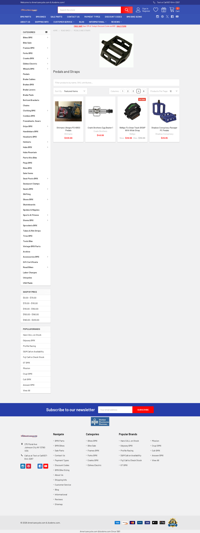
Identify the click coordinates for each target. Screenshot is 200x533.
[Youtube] (177, 16)
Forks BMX (28, 53)
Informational (96, 22)
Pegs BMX (27, 163)
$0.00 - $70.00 (29, 297)
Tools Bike (28, 241)
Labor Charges (30, 272)
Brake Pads (28, 95)
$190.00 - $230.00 (31, 320)
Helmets (27, 142)
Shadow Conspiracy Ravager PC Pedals (164, 129)
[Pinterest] (162, 16)
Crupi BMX (27, 373)
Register (146, 11)
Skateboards (29, 204)
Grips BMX (27, 126)
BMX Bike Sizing (134, 16)
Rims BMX (27, 168)
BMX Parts (25, 16)
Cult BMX (27, 379)
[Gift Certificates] (165, 9)
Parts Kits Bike (30, 157)
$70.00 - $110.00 (30, 303)
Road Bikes (28, 267)
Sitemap (59, 504)
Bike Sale (27, 43)
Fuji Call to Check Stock (33, 357)
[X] (167, 16)
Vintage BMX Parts (32, 246)
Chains (26, 105)
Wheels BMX (28, 69)
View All (26, 390)
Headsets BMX (30, 136)
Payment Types (92, 16)
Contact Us (73, 16)
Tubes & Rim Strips (32, 230)
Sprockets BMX (30, 225)
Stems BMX (28, 220)
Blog (81, 22)
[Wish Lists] (157, 9)
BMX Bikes (41, 16)
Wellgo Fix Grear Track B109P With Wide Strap (132, 129)
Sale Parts (56, 16)
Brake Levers (29, 89)
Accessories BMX (31, 257)
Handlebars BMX (30, 131)
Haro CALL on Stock (32, 334)
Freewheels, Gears (32, 121)
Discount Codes (113, 16)
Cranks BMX (28, 58)
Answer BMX (28, 385)
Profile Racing (29, 346)
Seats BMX (28, 189)
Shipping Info (42, 22)
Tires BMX (27, 236)
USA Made (28, 283)
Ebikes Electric (30, 63)
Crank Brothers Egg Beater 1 (100, 127)
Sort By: (58, 91)
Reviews (115, 22)
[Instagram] (157, 16)
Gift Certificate (30, 262)
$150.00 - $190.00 (31, 314)
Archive (26, 251)
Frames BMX (28, 48)
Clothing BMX (29, 110)
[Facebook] (172, 16)
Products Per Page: (159, 91)
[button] (100, 421)
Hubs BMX (27, 147)
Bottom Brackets (31, 100)
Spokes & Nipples (31, 210)
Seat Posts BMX (30, 178)
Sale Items (28, 173)
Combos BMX (29, 116)
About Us (25, 22)
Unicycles (27, 277)
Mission (26, 368)
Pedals (26, 74)
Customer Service (62, 22)
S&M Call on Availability (33, 351)
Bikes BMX (27, 37)
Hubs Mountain (30, 152)
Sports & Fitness (31, 215)
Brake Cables (29, 79)
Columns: (115, 91)
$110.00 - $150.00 (30, 308)
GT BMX (26, 362)
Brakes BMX (28, 84)
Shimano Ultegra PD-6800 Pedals (68, 129)
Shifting (27, 194)
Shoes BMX (28, 199)
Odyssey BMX (29, 340)
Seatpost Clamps (31, 183)
